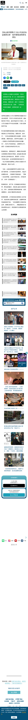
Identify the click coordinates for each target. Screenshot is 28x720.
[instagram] (16, 706)
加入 (6, 540)
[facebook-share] (4, 78)
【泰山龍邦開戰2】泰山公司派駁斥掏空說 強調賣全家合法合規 (10, 221)
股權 (5, 85)
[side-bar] (26, 2)
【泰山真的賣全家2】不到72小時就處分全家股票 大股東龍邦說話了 (9, 234)
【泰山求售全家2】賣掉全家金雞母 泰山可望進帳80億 (10, 247)
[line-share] (8, 78)
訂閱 (18, 540)
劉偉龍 (5, 88)
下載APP (13, 701)
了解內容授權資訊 (16, 683)
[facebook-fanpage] (13, 706)
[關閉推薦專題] (26, 353)
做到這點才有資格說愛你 (11, 369)
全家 (12, 85)
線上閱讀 (14, 692)
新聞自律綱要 (20, 701)
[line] (9, 706)
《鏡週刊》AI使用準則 (14, 703)
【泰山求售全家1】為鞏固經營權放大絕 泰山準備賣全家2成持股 (10, 241)
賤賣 (20, 85)
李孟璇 (8, 72)
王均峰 (8, 74)
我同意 (14, 717)
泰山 (9, 85)
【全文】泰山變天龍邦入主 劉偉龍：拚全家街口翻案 (10, 274)
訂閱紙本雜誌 (3, 2)
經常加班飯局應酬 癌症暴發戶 (10, 293)
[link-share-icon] (11, 78)
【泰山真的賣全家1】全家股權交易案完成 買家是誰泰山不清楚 (10, 227)
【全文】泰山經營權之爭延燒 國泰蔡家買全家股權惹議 (10, 267)
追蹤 (12, 540)
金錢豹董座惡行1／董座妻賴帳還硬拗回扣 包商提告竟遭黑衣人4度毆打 (10, 281)
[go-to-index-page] (11, 41)
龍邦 (24, 85)
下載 (25, 540)
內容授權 (6, 701)
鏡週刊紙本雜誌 (16, 681)
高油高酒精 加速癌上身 (10, 408)
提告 (16, 85)
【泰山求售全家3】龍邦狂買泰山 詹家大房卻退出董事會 (10, 254)
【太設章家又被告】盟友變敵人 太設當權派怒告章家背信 (10, 261)
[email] (20, 706)
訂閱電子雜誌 (19, 699)
